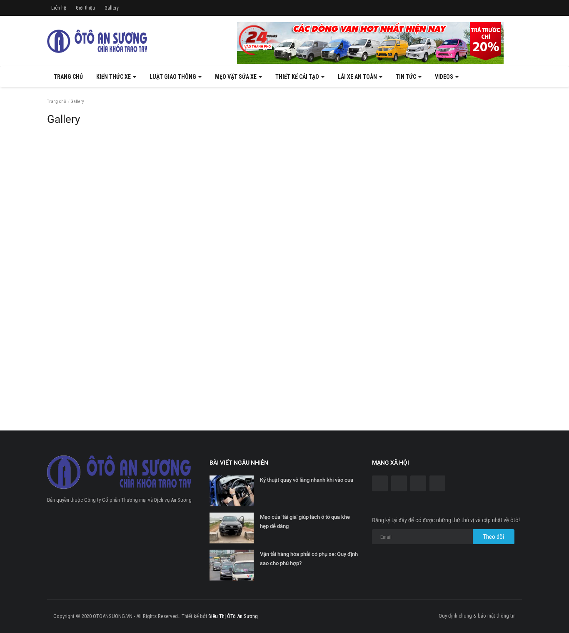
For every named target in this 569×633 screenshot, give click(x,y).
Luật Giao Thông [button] (173, 76)
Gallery (112, 8)
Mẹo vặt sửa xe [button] (236, 76)
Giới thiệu (85, 8)
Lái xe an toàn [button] (358, 76)
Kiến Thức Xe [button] (114, 76)
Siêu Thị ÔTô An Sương (233, 616)
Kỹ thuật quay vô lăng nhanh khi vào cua (306, 480)
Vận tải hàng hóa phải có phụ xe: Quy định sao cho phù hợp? (309, 558)
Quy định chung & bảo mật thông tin (477, 616)
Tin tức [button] (406, 76)
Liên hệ (58, 8)
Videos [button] (444, 76)
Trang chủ (68, 76)
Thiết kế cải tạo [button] (297, 76)
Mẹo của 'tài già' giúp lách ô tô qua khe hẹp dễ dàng (305, 521)
